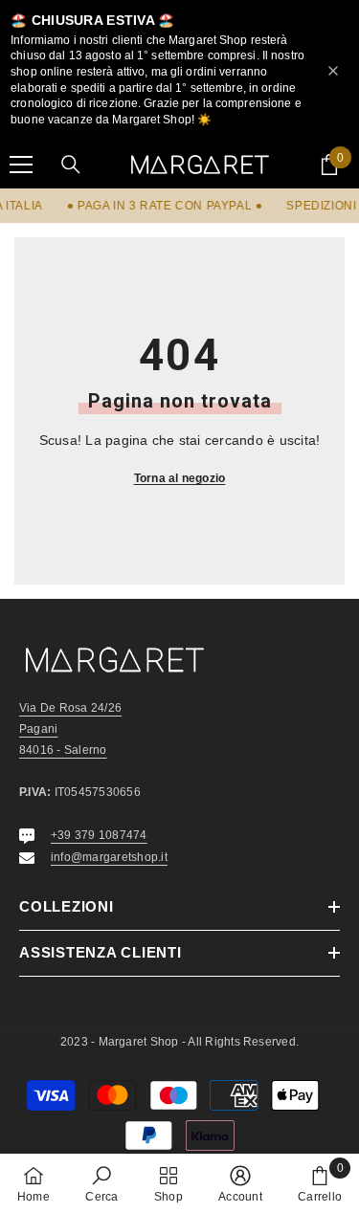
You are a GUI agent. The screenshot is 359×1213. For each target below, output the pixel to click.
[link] (101, 1183)
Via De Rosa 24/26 (70, 708)
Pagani (38, 729)
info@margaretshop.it (109, 857)
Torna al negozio (180, 478)
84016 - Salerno (63, 750)
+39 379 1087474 (99, 835)
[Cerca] (70, 164)
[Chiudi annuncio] (333, 70)
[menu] (21, 164)
